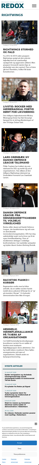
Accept (19, 443)
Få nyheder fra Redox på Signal (17, 386)
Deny (19, 448)
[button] (36, 424)
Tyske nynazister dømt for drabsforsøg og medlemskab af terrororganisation (17, 394)
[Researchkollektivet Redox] (13, 4)
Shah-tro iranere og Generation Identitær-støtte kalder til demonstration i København (17, 404)
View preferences (19, 454)
